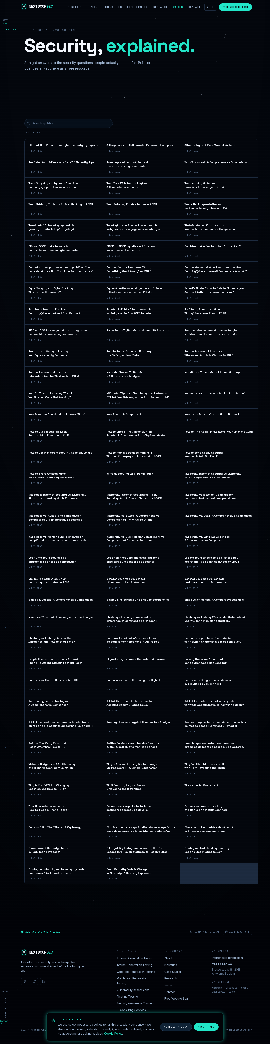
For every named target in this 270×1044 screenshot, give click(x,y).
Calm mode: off (239, 931)
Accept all (206, 1026)
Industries (113, 7)
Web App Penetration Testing (136, 971)
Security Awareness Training (135, 1003)
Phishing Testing (127, 996)
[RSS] (43, 981)
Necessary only (176, 1026)
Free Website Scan (235, 7)
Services (74, 7)
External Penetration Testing (135, 958)
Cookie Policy (113, 1033)
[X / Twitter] (34, 981)
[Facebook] (24, 981)
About (95, 7)
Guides (178, 7)
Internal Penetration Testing (134, 965)
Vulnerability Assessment (133, 990)
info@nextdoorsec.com (227, 957)
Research (160, 7)
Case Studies (137, 7)
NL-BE (210, 7)
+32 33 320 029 (222, 963)
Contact (194, 7)
